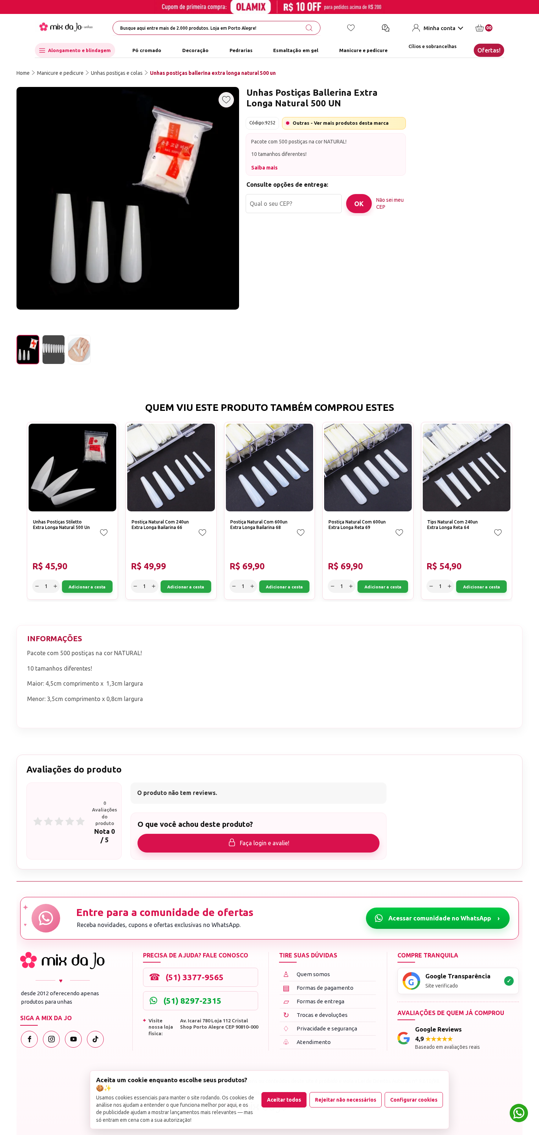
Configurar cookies (413, 1100)
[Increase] (450, 155)
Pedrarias (241, 50)
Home (23, 73)
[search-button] (309, 28)
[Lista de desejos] (351, 28)
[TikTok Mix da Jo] (95, 1039)
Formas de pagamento (318, 987)
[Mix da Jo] (62, 960)
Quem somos (306, 974)
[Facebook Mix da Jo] (29, 1039)
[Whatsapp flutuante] (519, 1114)
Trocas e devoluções (315, 1015)
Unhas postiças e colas (117, 73)
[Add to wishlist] (226, 99)
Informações (54, 638)
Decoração (195, 50)
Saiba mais (264, 168)
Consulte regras (450, 188)
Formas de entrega (314, 1001)
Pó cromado (146, 50)
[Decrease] (424, 155)
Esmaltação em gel (295, 50)
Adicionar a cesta (489, 154)
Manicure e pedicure (363, 50)
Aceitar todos (284, 1100)
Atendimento (307, 1042)
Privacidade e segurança (320, 1028)
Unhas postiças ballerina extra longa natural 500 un (213, 73)
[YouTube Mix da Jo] (73, 1039)
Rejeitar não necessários (345, 1100)
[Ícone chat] (385, 28)
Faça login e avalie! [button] (264, 843)
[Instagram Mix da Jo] (51, 1039)
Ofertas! (488, 50)
